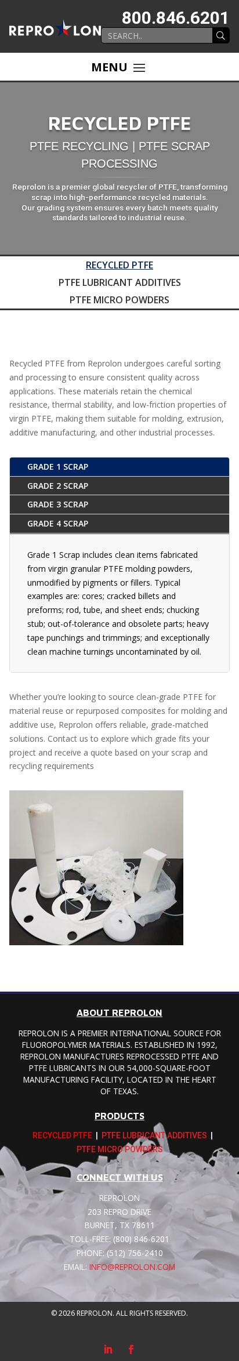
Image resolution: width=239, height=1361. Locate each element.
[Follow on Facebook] (131, 1349)
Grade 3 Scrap (57, 504)
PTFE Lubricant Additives (120, 283)
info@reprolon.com (132, 1266)
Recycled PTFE (119, 266)
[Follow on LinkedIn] (108, 1349)
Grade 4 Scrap (57, 523)
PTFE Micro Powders (119, 301)
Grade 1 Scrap (57, 466)
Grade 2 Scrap (57, 485)
